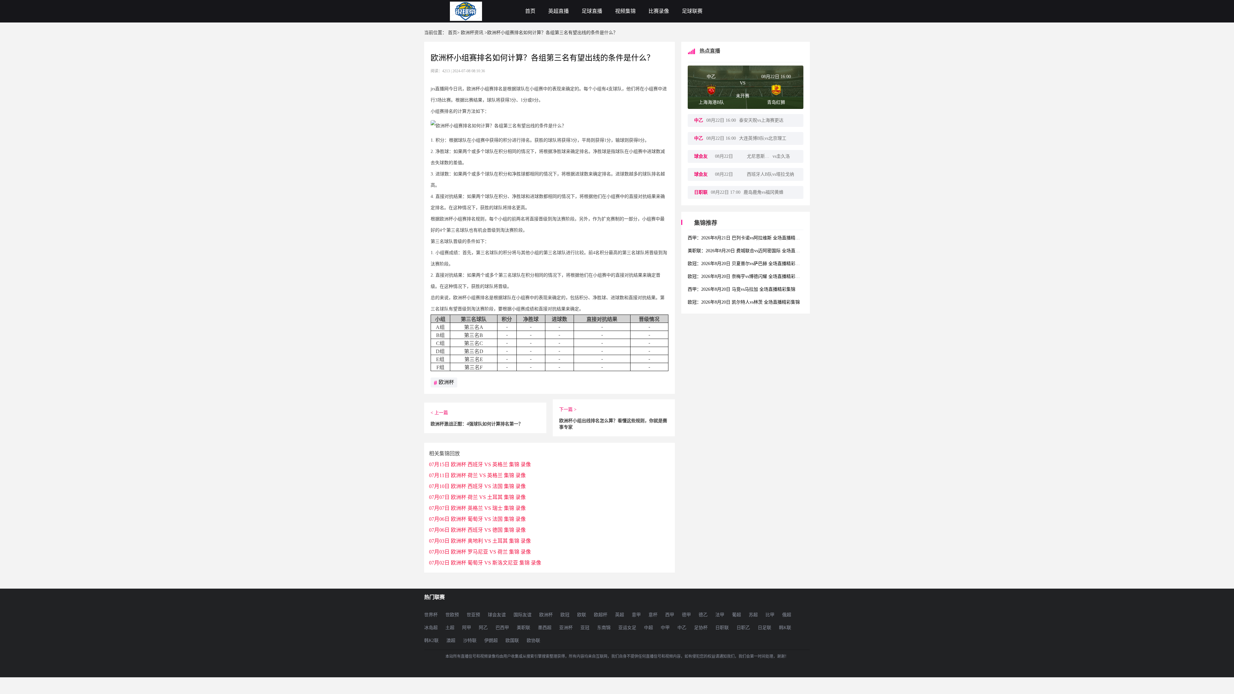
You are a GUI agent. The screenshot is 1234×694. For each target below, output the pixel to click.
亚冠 (584, 627)
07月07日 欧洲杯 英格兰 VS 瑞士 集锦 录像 (477, 508)
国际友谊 (523, 614)
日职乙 (743, 627)
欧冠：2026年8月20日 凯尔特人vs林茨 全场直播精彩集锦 (744, 302)
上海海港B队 (711, 102)
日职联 (722, 627)
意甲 (636, 614)
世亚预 (473, 614)
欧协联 (533, 640)
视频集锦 (625, 11)
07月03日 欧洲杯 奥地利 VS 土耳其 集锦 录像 (480, 541)
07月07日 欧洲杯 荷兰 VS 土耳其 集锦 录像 (477, 497)
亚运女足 (627, 627)
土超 (449, 627)
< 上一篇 (439, 412)
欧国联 (512, 640)
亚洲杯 (566, 627)
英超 (619, 614)
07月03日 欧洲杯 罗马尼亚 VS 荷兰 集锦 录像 (480, 552)
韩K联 (785, 627)
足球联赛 (692, 11)
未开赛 (742, 95)
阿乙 (483, 627)
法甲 (719, 614)
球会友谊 (497, 614)
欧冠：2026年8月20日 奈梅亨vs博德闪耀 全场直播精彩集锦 (746, 276)
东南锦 (604, 627)
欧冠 (564, 614)
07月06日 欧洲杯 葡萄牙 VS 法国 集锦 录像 (477, 519)
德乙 (703, 614)
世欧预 (452, 614)
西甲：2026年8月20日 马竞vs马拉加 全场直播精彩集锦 (741, 289)
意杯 (652, 614)
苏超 (753, 614)
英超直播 (558, 11)
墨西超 (544, 627)
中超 (648, 627)
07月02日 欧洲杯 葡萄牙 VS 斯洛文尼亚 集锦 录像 (485, 562)
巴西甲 (502, 627)
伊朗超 (491, 640)
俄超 (786, 614)
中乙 (711, 76)
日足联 (764, 627)
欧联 (581, 614)
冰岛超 (431, 627)
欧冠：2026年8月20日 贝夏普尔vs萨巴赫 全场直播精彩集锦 (746, 263)
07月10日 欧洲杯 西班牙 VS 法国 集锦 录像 (477, 486)
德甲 (686, 614)
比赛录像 (658, 11)
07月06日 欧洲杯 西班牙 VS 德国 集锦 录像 (477, 530)
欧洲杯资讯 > (474, 32)
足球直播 (592, 11)
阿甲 (466, 627)
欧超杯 (600, 614)
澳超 (450, 640)
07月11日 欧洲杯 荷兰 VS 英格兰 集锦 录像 (477, 475)
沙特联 (470, 640)
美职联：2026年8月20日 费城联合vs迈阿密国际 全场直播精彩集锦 (753, 250)
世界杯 (431, 614)
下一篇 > (568, 409)
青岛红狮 (776, 102)
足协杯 (701, 627)
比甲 (769, 614)
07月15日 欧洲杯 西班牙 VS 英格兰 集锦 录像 (480, 464)
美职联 (523, 627)
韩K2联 (431, 640)
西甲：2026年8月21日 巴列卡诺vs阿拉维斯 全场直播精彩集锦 (748, 238)
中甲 (665, 627)
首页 (530, 11)
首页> (454, 32)
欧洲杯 (444, 382)
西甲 (669, 614)
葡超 (736, 614)
